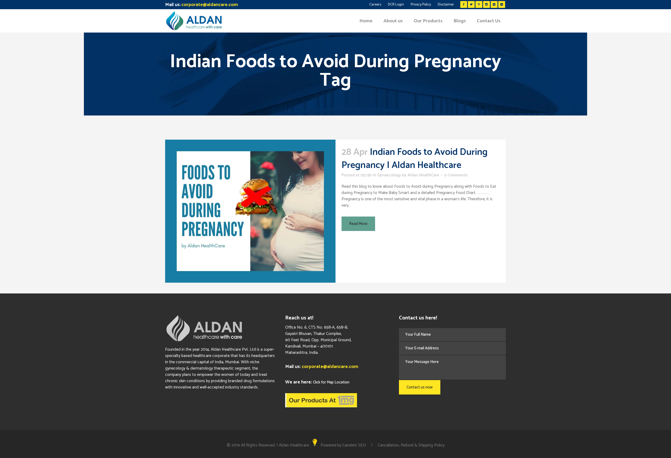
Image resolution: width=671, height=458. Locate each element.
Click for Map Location (331, 382)
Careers (375, 5)
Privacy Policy (421, 5)
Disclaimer (446, 5)
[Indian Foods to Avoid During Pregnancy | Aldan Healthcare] (250, 211)
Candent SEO (354, 445)
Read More (358, 223)
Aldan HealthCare (423, 175)
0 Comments (456, 175)
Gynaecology (389, 175)
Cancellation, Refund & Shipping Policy (411, 445)
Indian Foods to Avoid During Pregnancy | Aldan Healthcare (415, 158)
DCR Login (396, 5)
